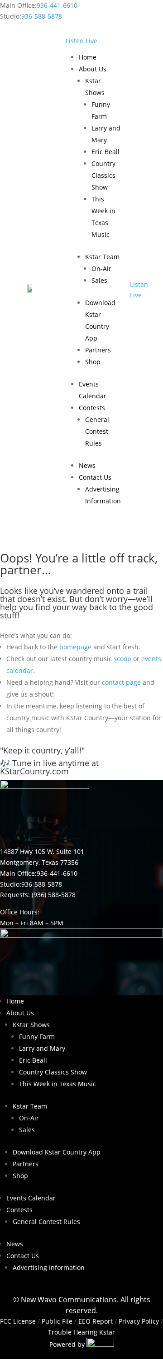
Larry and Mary (42, 1048)
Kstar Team (102, 256)
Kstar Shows (31, 1024)
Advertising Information (49, 1267)
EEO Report (95, 1321)
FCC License (18, 1321)
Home (87, 57)
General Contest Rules (97, 431)
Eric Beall (105, 151)
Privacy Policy (139, 1321)
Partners (98, 350)
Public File (57, 1321)
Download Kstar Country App (57, 1152)
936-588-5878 (41, 16)
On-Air (101, 268)
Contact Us (95, 477)
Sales (99, 280)
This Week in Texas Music (57, 1083)
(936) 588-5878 (54, 894)
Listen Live (81, 40)
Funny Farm (37, 1036)
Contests (92, 407)
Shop (93, 361)
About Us (92, 69)
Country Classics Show (103, 175)
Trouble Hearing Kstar (81, 1332)
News (87, 465)
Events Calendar (31, 1198)
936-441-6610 (57, 5)
